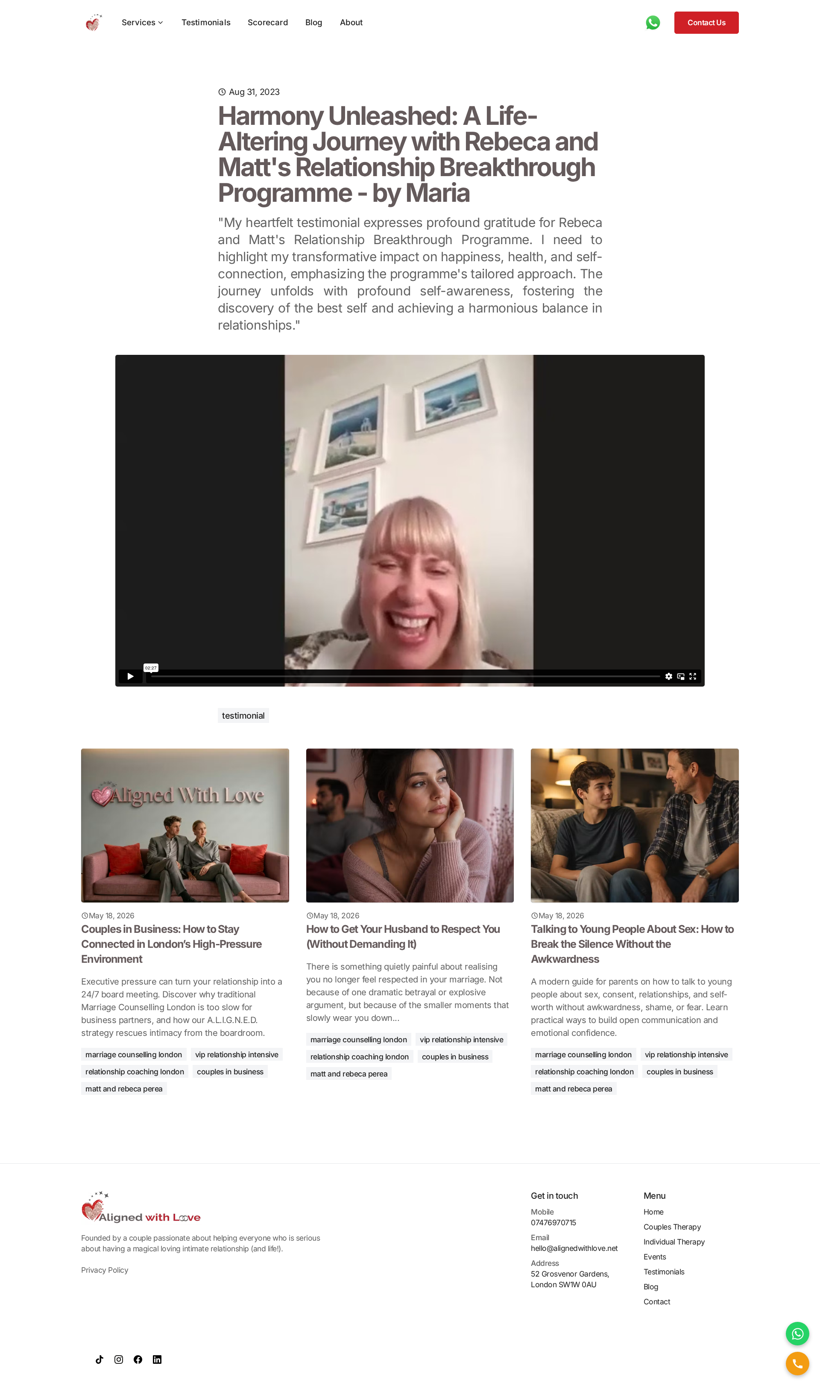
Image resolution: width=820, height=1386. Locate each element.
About (351, 22)
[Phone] (653, 22)
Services (139, 22)
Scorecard (268, 22)
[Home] (91, 22)
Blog (314, 22)
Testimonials (206, 22)
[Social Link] (99, 1359)
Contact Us (707, 22)
